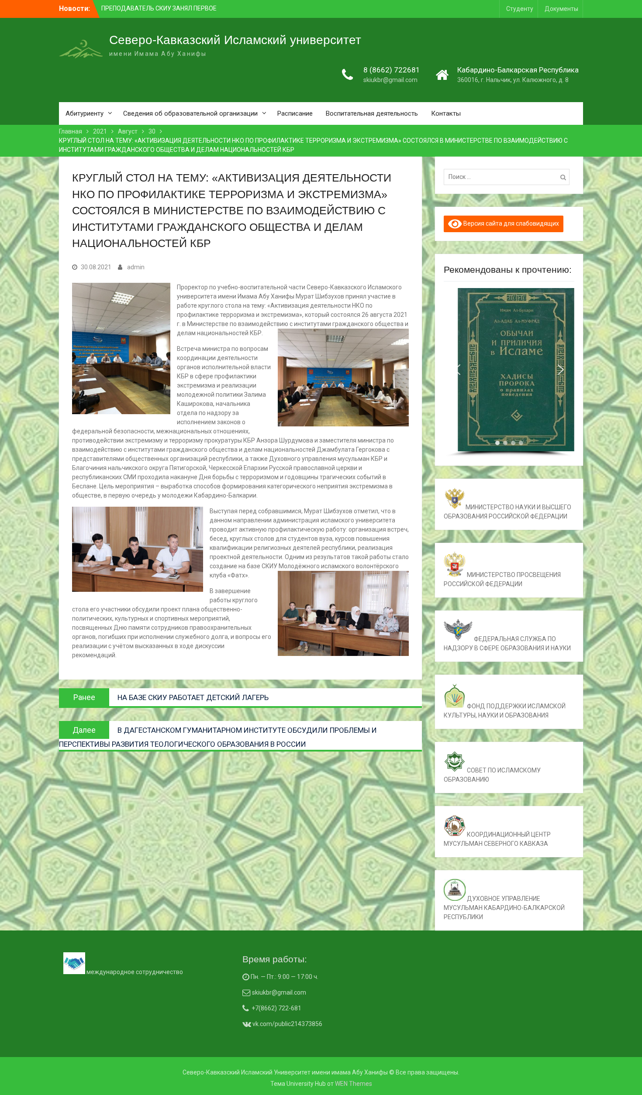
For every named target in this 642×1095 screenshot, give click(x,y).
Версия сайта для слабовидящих (510, 223)
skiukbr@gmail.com (390, 79)
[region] (509, 372)
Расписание (295, 113)
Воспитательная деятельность (372, 113)
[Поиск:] (509, 176)
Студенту (519, 8)
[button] (457, 370)
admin (136, 267)
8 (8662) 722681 (391, 69)
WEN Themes (353, 1083)
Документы (561, 8)
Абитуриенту (85, 113)
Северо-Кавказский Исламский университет (235, 40)
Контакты (446, 113)
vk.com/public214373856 (286, 1023)
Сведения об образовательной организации (190, 113)
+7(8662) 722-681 (276, 1008)
